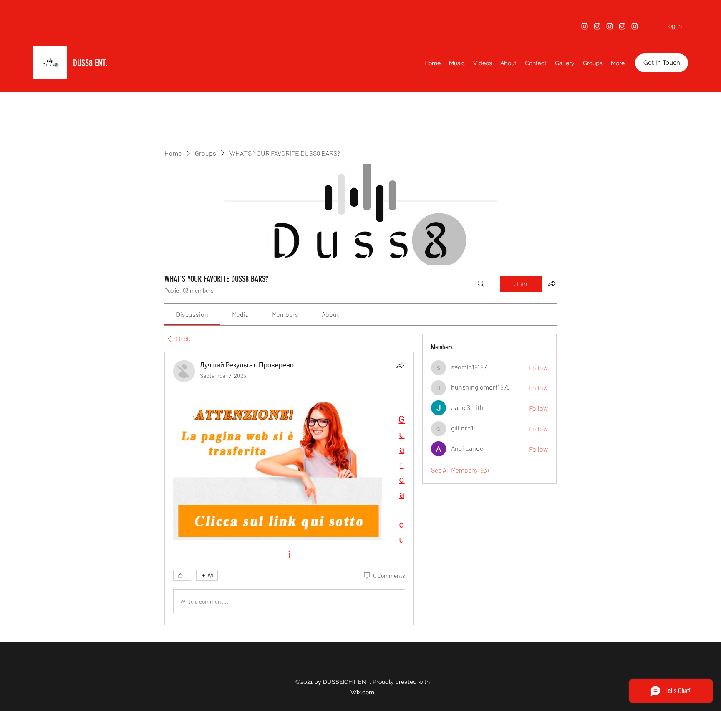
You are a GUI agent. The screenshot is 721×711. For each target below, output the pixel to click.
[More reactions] (207, 575)
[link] (192, 314)
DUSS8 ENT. (90, 62)
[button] (661, 62)
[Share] (400, 365)
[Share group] (552, 283)
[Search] (481, 284)
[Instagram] (584, 26)
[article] (289, 488)
